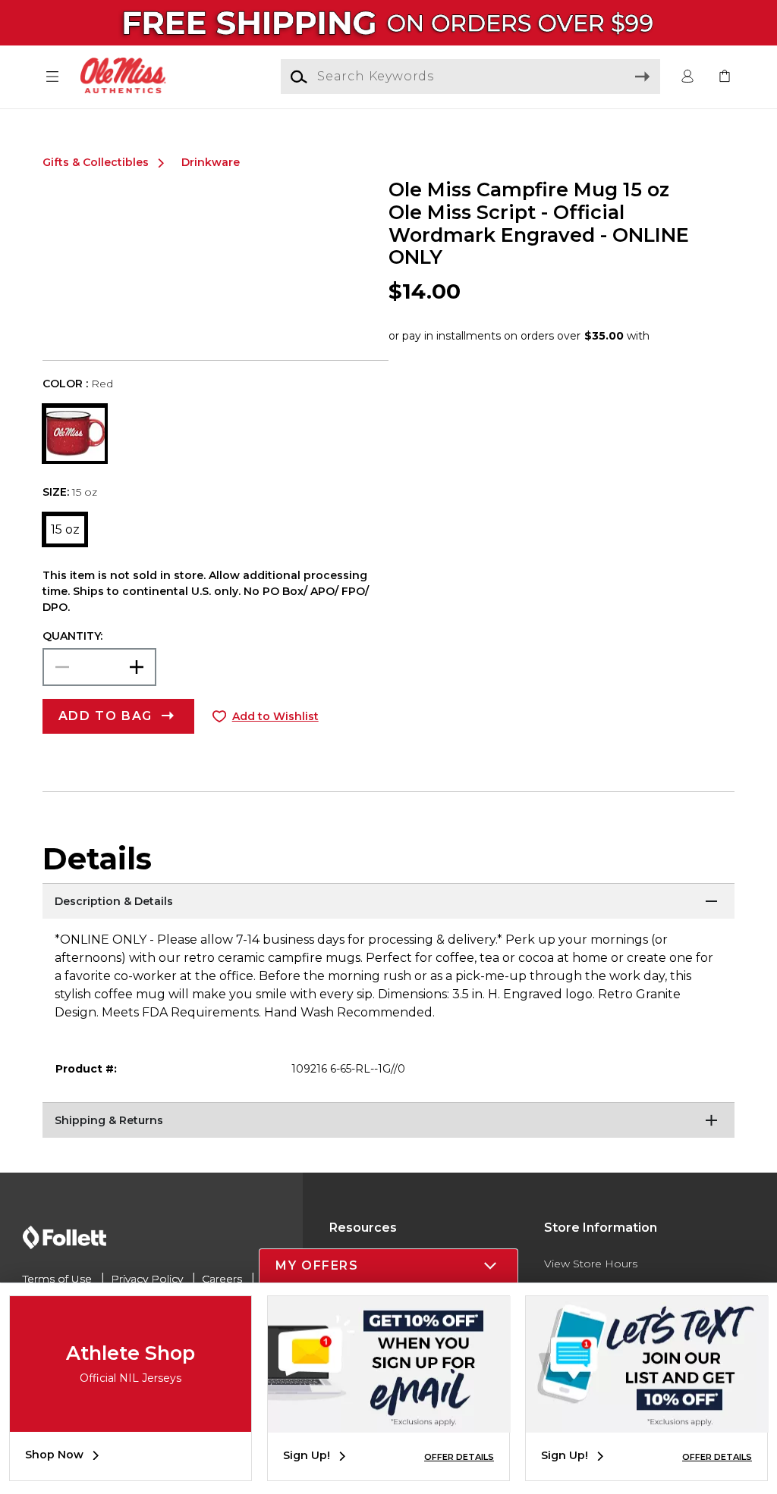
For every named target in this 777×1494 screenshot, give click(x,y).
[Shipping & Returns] (388, 1121)
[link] (725, 77)
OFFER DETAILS (459, 1457)
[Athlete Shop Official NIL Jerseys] (130, 1420)
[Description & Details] (388, 902)
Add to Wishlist (275, 716)
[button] (52, 77)
